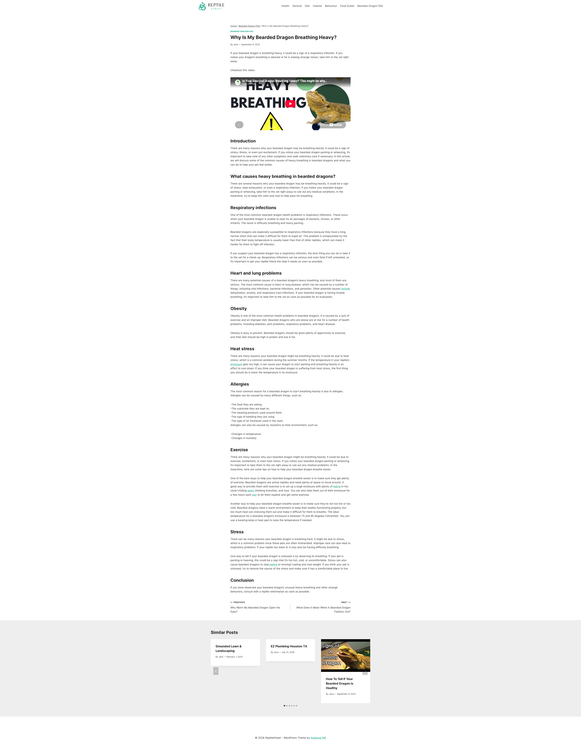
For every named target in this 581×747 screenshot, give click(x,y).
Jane (235, 44)
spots (250, 490)
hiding (336, 486)
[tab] (284, 705)
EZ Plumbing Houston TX (289, 646)
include (345, 288)
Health (285, 5)
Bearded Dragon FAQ (370, 5)
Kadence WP (318, 737)
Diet (307, 5)
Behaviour (331, 5)
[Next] (365, 671)
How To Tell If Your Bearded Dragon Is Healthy (339, 683)
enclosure (236, 364)
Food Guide (347, 5)
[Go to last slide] (215, 671)
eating (273, 564)
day (254, 494)
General (297, 5)
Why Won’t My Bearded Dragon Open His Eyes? (255, 607)
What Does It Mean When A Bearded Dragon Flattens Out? (323, 607)
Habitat (317, 5)
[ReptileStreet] (212, 6)
